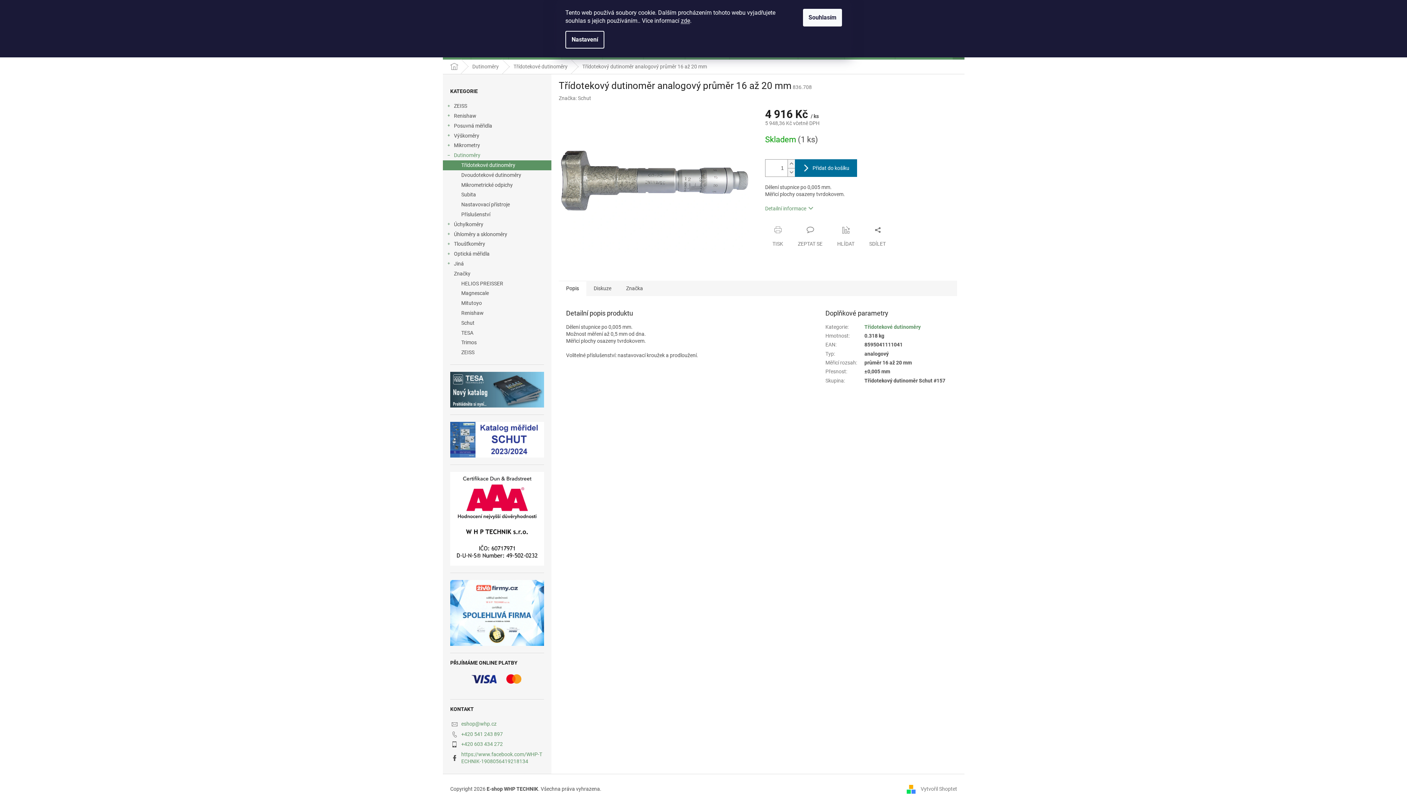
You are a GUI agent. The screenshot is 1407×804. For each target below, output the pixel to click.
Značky (462, 274)
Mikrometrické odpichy (487, 185)
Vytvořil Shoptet (939, 789)
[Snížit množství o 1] (791, 172)
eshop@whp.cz (479, 724)
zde (685, 20)
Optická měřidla (472, 254)
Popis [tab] (572, 288)
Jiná (459, 264)
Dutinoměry (467, 155)
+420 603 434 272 (482, 744)
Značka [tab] (634, 288)
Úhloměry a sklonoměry (480, 234)
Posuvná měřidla (473, 126)
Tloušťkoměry (469, 244)
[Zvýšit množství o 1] (791, 164)
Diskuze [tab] (602, 288)
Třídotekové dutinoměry (488, 165)
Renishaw (465, 116)
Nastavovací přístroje (485, 204)
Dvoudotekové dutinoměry (491, 175)
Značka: (575, 98)
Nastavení (585, 39)
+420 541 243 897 (482, 734)
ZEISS (460, 106)
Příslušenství (475, 214)
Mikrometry (467, 145)
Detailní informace (785, 208)
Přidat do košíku (831, 168)
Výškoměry (466, 136)
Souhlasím (822, 17)
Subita (468, 195)
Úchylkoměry (468, 224)
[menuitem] (497, 284)
